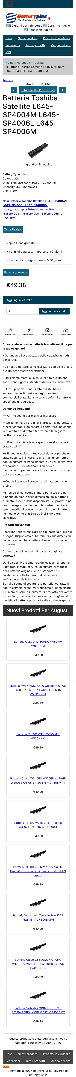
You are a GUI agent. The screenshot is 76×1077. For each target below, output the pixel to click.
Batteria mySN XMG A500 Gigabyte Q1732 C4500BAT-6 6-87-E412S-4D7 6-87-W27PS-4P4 (38, 690)
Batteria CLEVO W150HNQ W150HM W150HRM (38, 644)
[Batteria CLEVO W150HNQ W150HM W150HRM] (38, 628)
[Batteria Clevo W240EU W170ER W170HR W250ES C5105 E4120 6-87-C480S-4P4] (38, 765)
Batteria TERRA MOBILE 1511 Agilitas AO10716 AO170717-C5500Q (38, 825)
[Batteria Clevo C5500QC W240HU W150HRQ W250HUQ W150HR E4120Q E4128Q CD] (38, 946)
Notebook (23, 62)
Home (9, 62)
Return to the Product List (38, 90)
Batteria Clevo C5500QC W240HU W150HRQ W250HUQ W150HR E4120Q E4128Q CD (38, 964)
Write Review (13, 229)
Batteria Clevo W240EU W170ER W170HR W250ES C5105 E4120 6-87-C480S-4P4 (38, 780)
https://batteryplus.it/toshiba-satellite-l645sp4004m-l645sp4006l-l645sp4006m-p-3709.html (33, 214)
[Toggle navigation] (9, 4)
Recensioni (12, 45)
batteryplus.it (42, 1070)
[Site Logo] (38, 18)
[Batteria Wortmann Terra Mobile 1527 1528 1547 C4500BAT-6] (38, 902)
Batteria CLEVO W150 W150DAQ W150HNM (38, 736)
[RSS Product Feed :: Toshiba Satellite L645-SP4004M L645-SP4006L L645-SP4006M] (6, 1066)
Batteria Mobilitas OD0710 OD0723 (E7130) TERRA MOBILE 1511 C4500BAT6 (38, 1010)
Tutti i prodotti (35, 45)
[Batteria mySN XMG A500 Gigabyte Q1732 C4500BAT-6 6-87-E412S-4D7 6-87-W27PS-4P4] (38, 673)
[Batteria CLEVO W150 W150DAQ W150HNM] (38, 721)
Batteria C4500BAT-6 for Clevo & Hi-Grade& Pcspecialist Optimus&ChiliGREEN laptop (38, 871)
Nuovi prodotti (27, 38)
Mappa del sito (61, 45)
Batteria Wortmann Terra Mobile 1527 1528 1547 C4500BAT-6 (38, 917)
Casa (8, 38)
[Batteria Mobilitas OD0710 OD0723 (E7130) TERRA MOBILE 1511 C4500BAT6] (38, 995)
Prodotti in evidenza (56, 38)
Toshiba (38, 62)
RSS (8, 52)
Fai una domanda (15, 272)
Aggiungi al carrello (54, 311)
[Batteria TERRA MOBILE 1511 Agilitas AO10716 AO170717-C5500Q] (38, 809)
